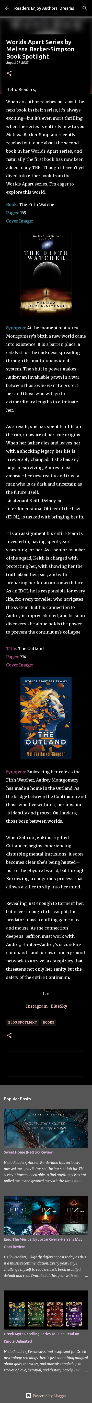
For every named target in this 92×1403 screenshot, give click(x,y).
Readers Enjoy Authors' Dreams (44, 8)
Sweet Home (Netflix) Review (28, 1152)
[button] (9, 73)
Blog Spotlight (22, 1022)
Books (48, 1022)
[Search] (85, 8)
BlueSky (59, 1006)
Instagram (37, 1006)
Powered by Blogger (49, 1395)
